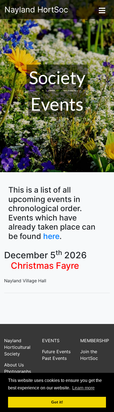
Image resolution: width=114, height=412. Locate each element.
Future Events (56, 351)
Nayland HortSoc (36, 9)
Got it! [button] (57, 402)
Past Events (54, 358)
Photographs (17, 371)
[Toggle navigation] (102, 9)
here (51, 236)
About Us (14, 365)
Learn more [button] (83, 388)
